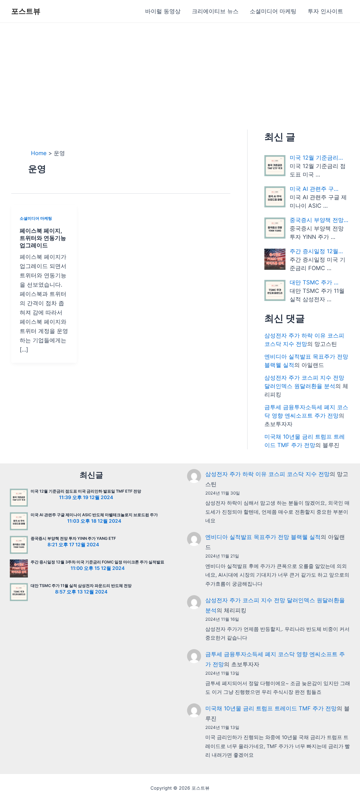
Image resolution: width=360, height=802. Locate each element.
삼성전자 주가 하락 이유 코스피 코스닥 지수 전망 (267, 474)
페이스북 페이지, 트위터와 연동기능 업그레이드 (43, 238)
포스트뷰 (25, 11)
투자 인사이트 (325, 11)
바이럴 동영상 (163, 11)
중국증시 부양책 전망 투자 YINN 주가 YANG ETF (73, 538)
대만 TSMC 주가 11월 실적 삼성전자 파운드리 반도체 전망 (81, 585)
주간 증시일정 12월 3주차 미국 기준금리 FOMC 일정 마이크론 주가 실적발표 (97, 561)
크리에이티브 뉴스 (215, 11)
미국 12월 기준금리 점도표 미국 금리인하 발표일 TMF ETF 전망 (86, 491)
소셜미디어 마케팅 (273, 11)
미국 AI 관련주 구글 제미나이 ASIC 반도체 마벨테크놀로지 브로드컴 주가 (94, 514)
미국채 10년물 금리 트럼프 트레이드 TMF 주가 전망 (271, 708)
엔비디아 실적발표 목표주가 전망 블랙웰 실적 (263, 537)
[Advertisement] (180, 65)
